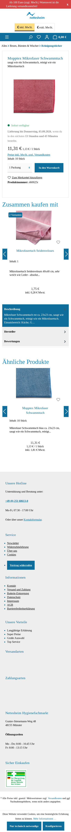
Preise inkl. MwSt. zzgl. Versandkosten (29, 154)
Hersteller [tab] (10, 331)
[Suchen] (30, 37)
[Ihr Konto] (47, 37)
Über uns (12, 550)
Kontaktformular (33, 519)
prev (4, 254)
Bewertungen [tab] (12, 341)
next (66, 254)
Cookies (11, 554)
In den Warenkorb (49, 167)
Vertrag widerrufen (21, 565)
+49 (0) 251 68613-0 (16, 500)
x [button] (67, 4)
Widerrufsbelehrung (18, 546)
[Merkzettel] (39, 37)
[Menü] (7, 37)
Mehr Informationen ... (44, 818)
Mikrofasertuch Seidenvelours (35, 250)
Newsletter (13, 543)
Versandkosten (55, 798)
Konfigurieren (53, 826)
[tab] (35, 315)
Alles (4, 45)
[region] (35, 254)
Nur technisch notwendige (24, 826)
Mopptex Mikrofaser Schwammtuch (35, 410)
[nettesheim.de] (36, 16)
